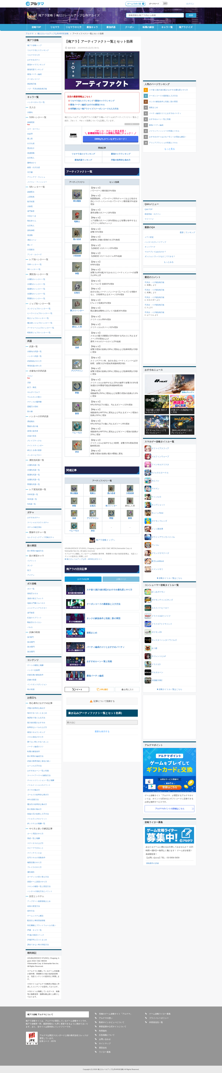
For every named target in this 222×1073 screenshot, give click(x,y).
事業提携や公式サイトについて (112, 1026)
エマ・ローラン (33, 129)
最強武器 (111, 27)
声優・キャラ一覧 (34, 930)
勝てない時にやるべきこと (38, 742)
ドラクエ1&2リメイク (161, 616)
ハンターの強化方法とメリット (39, 891)
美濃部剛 (30, 153)
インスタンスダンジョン (37, 684)
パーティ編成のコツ (35, 746)
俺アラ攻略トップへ (105, 540)
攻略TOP (36, 27)
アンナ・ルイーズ (34, 254)
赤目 (77, 452)
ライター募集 (105, 1052)
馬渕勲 (30, 235)
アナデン (155, 489)
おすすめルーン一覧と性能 (38, 771)
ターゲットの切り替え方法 (38, 877)
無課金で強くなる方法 (36, 718)
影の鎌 (30, 411)
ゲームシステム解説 (35, 916)
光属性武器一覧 (33, 480)
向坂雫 (30, 134)
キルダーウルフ (33, 392)
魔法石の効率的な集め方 (37, 804)
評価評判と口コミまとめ (37, 940)
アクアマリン (77, 371)
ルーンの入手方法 (34, 766)
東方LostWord (157, 561)
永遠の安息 (31, 436)
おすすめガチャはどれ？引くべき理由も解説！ (168, 137)
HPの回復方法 (33, 799)
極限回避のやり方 (34, 862)
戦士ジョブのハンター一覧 (38, 318)
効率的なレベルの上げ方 (37, 727)
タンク (30, 565)
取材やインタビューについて (111, 1022)
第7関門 (30, 637)
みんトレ (155, 481)
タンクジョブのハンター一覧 (39, 309)
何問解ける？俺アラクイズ (82, 109)
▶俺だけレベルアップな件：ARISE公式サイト (83, 559)
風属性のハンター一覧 (36, 289)
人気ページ (121, 579)
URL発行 (104, 689)
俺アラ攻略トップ (34, 45)
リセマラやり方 (74, 27)
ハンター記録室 (33, 670)
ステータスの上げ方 (35, 843)
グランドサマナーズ (160, 553)
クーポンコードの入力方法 (106, 109)
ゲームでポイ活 (134, 4)
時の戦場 (30, 689)
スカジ (30, 376)
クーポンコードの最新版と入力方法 (163, 96)
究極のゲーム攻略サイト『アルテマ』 (115, 1014)
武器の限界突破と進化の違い (39, 761)
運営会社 (103, 1048)
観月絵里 (30, 201)
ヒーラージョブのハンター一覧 (39, 313)
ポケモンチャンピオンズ (162, 600)
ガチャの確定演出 (34, 527)
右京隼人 (30, 226)
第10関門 (31, 642)
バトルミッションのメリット (39, 785)
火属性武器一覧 (33, 465)
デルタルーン (157, 672)
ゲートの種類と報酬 (35, 665)
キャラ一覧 (167, 27)
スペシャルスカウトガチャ (38, 522)
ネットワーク (150, 247)
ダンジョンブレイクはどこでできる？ (160, 256)
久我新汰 (30, 250)
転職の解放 (148, 27)
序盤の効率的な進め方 (121, 160)
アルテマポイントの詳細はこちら (169, 808)
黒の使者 (77, 239)
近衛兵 (77, 293)
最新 (182, 232)
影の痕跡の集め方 (34, 809)
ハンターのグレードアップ (155, 242)
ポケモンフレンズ (159, 521)
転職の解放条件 (33, 751)
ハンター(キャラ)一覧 (36, 102)
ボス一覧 (30, 589)
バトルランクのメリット (37, 819)
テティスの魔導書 (34, 402)
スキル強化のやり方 (35, 737)
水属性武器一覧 (33, 470)
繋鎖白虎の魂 (32, 426)
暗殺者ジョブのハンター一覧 (39, 332)
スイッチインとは (34, 853)
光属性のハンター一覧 (36, 294)
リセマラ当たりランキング (82, 101)
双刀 (29, 570)
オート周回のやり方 (35, 834)
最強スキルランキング (36, 732)
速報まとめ (153, 107)
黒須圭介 (30, 148)
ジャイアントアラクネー (37, 608)
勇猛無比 (30, 421)
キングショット (158, 505)
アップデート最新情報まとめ (39, 901)
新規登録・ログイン (153, 214)
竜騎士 (77, 221)
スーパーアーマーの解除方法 (39, 775)
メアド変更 (149, 237)
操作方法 (30, 911)
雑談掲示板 (31, 84)
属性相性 (30, 872)
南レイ (30, 245)
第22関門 (31, 652)
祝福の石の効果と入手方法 (38, 814)
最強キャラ (92, 27)
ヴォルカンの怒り (34, 397)
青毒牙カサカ (32, 593)
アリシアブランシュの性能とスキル (163, 143)
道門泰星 (30, 211)
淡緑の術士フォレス (35, 598)
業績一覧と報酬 (33, 838)
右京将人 (30, 158)
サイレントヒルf (158, 656)
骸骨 (77, 413)
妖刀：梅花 (31, 387)
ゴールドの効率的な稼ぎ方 (38, 795)
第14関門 (31, 647)
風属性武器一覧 (33, 475)
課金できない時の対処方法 (38, 945)
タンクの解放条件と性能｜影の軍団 (163, 102)
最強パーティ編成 (78, 105)
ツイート (78, 689)
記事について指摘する (104, 701)
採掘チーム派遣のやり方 (37, 882)
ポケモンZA (156, 632)
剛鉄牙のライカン (34, 622)
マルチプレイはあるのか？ (155, 252)
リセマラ (54, 27)
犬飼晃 (30, 206)
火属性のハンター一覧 (36, 279)
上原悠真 (30, 197)
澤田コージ (31, 240)
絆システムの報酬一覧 (36, 823)
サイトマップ (105, 1043)
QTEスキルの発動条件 (36, 857)
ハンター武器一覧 (34, 356)
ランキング (190, 232)
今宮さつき (31, 216)
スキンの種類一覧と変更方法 (39, 886)
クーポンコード (33, 79)
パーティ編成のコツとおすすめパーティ (165, 113)
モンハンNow (157, 513)
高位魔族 (77, 201)
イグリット (31, 561)
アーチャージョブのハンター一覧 (40, 328)
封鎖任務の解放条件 (35, 675)
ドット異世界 (157, 529)
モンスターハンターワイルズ (164, 640)
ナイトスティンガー (35, 445)
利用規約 (103, 1031)
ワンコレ (155, 545)
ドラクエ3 (155, 664)
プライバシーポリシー (159, 1018)
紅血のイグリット (34, 618)
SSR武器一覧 (32, 494)
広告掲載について (107, 1035)
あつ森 (154, 648)
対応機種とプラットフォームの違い (41, 925)
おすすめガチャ (33, 60)
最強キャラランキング (105, 101)
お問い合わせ (105, 1039)
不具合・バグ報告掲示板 (154, 282)
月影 (29, 383)
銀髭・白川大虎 (33, 167)
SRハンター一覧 (33, 269)
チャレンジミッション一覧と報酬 (40, 780)
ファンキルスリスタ (160, 464)
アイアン (30, 575)
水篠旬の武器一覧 (34, 351)
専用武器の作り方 (34, 366)
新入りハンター (77, 310)
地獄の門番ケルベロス (36, 603)
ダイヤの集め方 (33, 790)
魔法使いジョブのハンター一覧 (39, 323)
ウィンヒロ (156, 497)
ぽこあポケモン (158, 592)
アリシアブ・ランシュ (36, 177)
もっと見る (169, 149)
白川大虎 (30, 143)
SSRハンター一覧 (34, 264)
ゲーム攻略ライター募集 (160, 1014)
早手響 (30, 172)
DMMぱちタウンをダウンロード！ (111, 139)
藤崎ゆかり (31, 163)
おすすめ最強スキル (96, 105)
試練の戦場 (31, 680)
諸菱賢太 (30, 192)
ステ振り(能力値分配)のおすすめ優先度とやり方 (168, 90)
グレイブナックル (34, 441)
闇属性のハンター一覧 (36, 298)
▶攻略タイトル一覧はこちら (169, 578)
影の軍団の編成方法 (35, 551)
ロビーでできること (35, 848)
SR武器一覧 (32, 499)
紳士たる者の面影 (34, 450)
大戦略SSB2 (156, 680)
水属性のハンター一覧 (36, 284)
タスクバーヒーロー (160, 608)
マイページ (149, 219)
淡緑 (77, 347)
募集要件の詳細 (152, 863)
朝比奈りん (31, 221)
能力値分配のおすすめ (36, 723)
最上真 (30, 139)
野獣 (77, 393)
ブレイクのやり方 (34, 867)
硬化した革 (77, 327)
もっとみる (169, 262)
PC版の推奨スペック (35, 935)
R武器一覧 (31, 504)
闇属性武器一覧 (33, 484)
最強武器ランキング (83, 160)
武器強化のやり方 (34, 361)
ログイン (190, 4)
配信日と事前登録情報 (36, 920)
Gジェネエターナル (160, 473)
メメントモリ (157, 569)
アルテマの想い (106, 1018)
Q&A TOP (148, 209)
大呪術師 (77, 256)
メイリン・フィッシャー (37, 182)
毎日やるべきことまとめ (37, 713)
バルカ (30, 627)
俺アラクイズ (186, 27)
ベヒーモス (77, 433)
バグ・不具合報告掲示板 (37, 89)
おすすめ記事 (83, 579)
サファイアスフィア (160, 448)
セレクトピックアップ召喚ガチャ (40, 537)
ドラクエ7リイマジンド (161, 624)
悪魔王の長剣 (32, 406)
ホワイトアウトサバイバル (163, 537)
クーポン (129, 27)
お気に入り (129, 689)
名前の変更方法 (33, 906)
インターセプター (34, 455)
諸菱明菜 (30, 122)
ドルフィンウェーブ (160, 456)
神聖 (77, 273)
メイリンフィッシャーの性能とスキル (164, 131)
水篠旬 (30, 112)
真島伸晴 (30, 230)
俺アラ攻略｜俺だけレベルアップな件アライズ (69, 15)
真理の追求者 (32, 431)
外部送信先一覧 (156, 1022)
